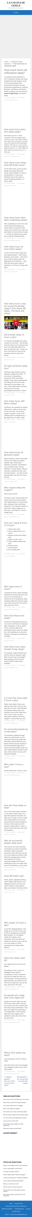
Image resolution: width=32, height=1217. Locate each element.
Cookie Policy (16, 1211)
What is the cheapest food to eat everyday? (15, 1165)
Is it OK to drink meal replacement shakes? (15, 1117)
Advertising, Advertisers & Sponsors (16, 1206)
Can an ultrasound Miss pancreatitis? (13, 1180)
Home (6, 62)
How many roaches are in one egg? (13, 1105)
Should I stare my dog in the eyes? (12, 1187)
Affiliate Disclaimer (7, 1209)
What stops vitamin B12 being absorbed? (14, 1102)
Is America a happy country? (11, 1171)
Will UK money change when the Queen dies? (15, 1114)
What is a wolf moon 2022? (11, 1184)
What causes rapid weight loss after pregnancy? (13, 1124)
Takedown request (10, 97)
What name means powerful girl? (12, 1128)
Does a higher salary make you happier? (14, 1174)
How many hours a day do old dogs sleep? (15, 1111)
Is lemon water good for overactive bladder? (15, 1177)
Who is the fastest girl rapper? (11, 1108)
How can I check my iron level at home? (9, 1083)
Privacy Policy (19, 1203)
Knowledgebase (19, 1209)
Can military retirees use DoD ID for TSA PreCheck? (14, 1195)
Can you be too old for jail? (10, 1121)
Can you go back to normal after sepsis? (22, 1081)
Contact (28, 1209)
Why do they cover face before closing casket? (14, 1190)
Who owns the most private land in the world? (16, 1099)
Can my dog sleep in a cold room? (12, 1168)
